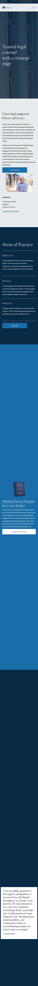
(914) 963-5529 (7, 211)
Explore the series (19, 532)
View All (14, 326)
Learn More (14, 170)
